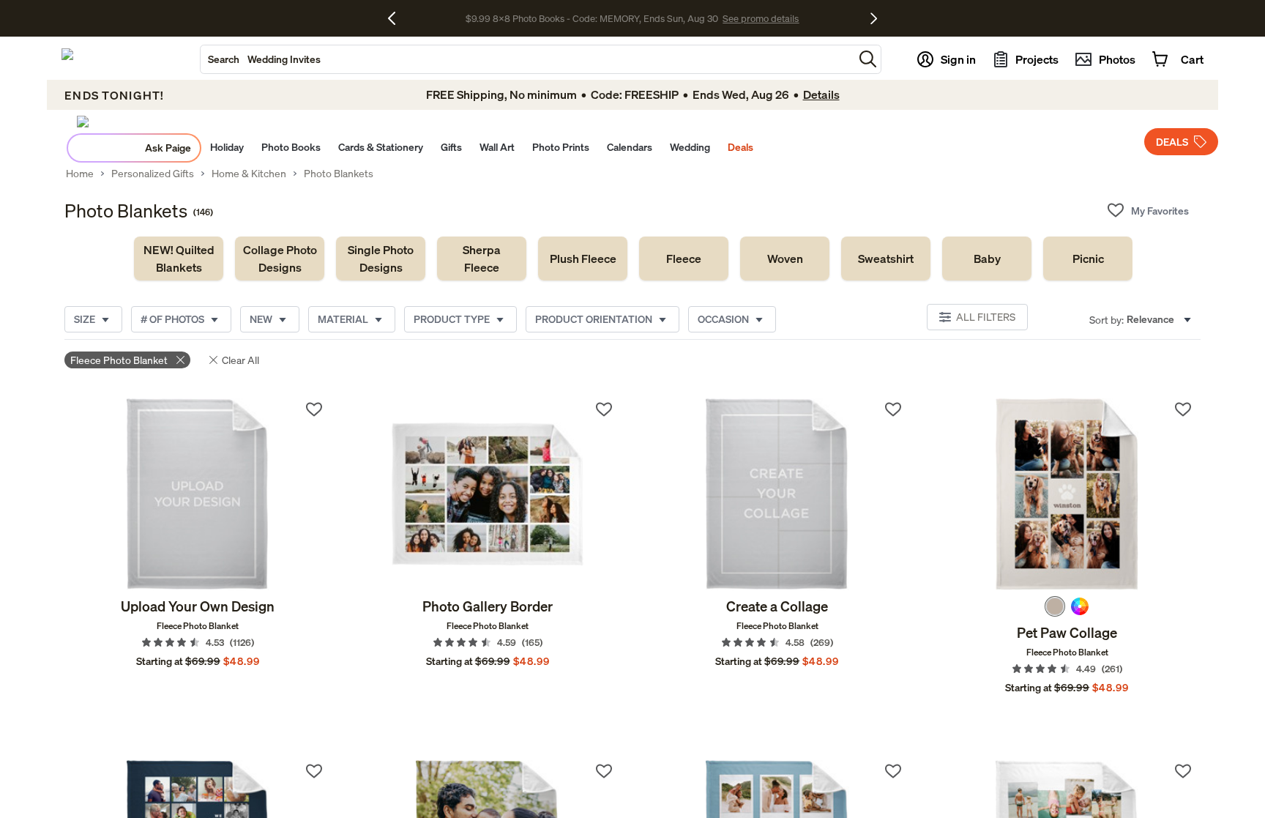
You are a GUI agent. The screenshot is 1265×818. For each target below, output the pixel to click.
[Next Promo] (873, 18)
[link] (178, 258)
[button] (868, 59)
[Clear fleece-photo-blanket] (180, 360)
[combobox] (527, 59)
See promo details (761, 18)
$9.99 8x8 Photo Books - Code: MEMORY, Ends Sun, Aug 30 (592, 18)
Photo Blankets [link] (338, 173)
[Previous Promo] (397, 18)
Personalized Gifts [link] (152, 173)
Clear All (240, 360)
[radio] (1055, 606)
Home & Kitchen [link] (249, 173)
